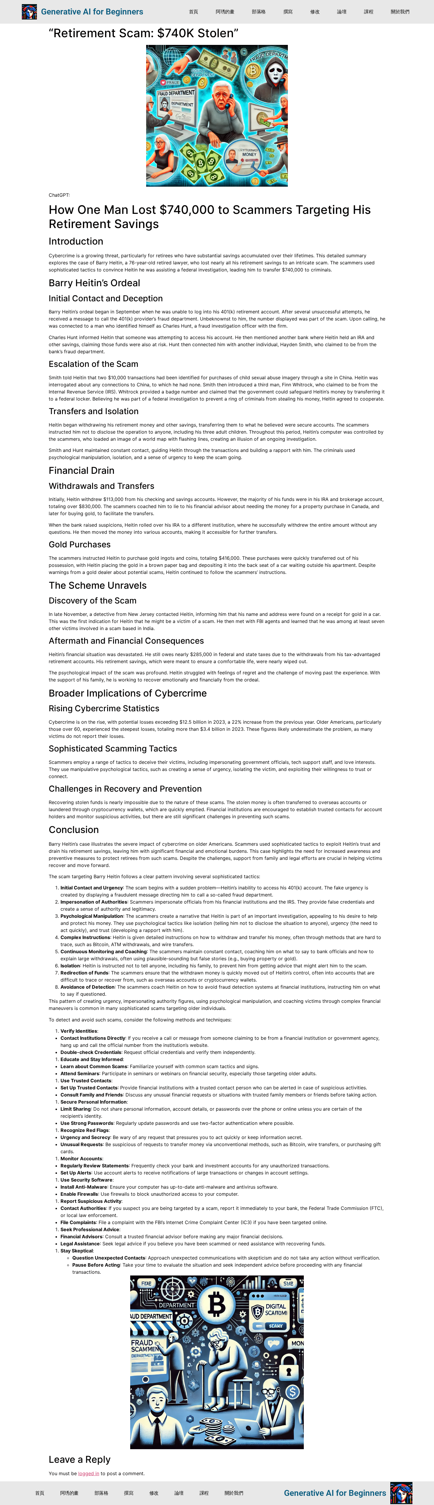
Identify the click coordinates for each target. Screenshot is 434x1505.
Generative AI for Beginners (92, 12)
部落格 (259, 11)
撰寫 (288, 11)
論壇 (341, 11)
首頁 (193, 11)
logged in (88, 1473)
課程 (368, 11)
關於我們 (400, 11)
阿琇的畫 (225, 11)
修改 (314, 11)
